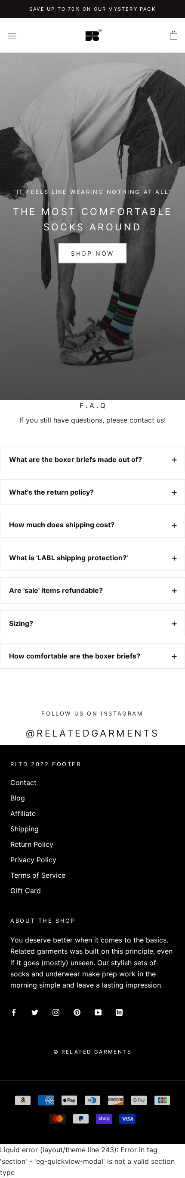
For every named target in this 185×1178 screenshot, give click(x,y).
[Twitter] (34, 1012)
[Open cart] (173, 35)
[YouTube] (98, 1012)
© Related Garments (92, 1051)
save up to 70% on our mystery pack (92, 9)
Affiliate (23, 813)
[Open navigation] (12, 35)
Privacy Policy (33, 859)
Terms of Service (37, 875)
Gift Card (25, 890)
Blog (17, 798)
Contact (23, 782)
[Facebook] (13, 1012)
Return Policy (31, 844)
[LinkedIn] (119, 1012)
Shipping (24, 829)
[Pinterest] (77, 1012)
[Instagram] (55, 1012)
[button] (92, 459)
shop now (92, 253)
